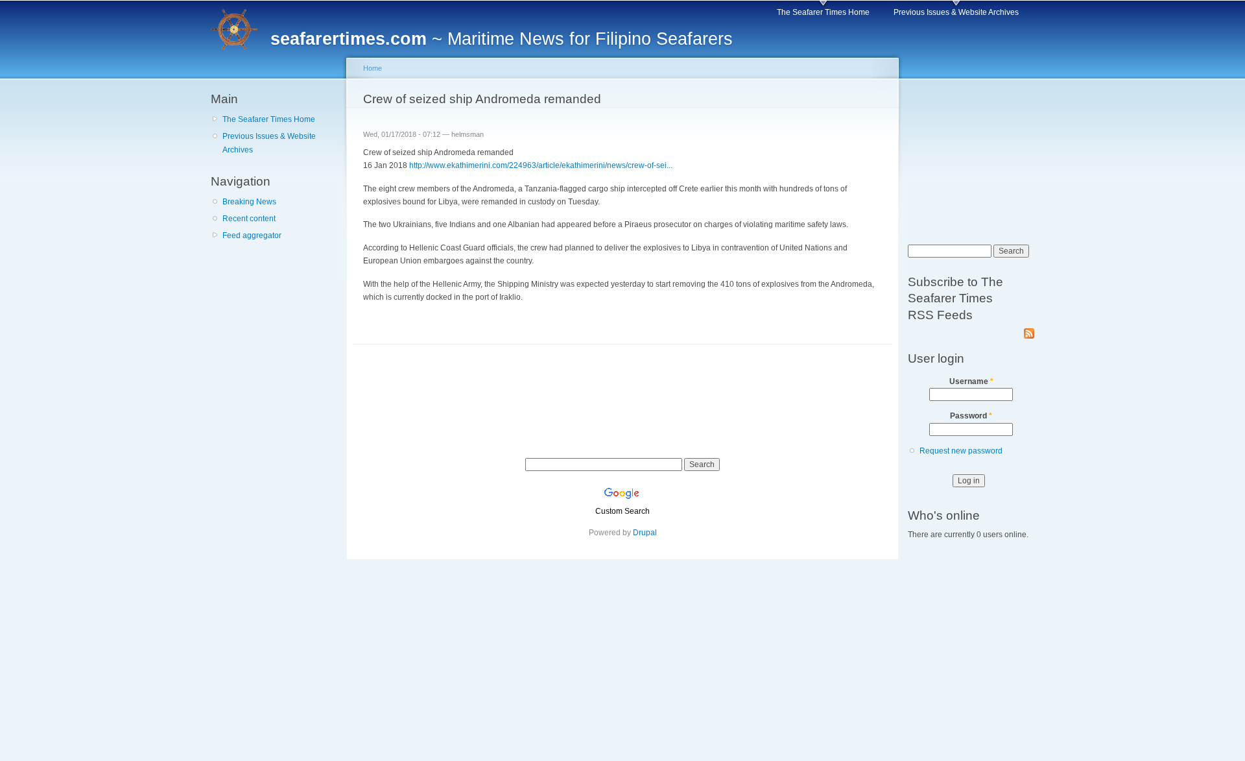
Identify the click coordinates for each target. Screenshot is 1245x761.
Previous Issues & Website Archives (956, 12)
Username (971, 381)
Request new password (960, 450)
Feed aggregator (251, 235)
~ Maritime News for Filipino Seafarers (501, 39)
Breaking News (249, 201)
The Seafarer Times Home (823, 12)
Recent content (249, 218)
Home (372, 68)
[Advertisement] (275, 324)
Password (971, 415)
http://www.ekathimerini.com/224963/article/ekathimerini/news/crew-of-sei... (540, 165)
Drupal (645, 532)
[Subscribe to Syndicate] (1029, 331)
